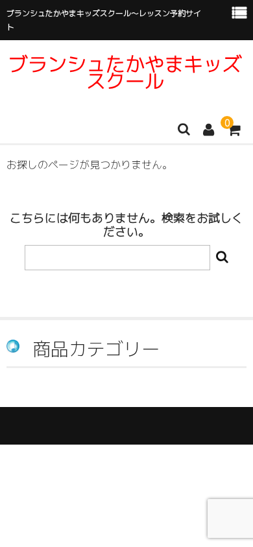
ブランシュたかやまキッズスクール (125, 73)
